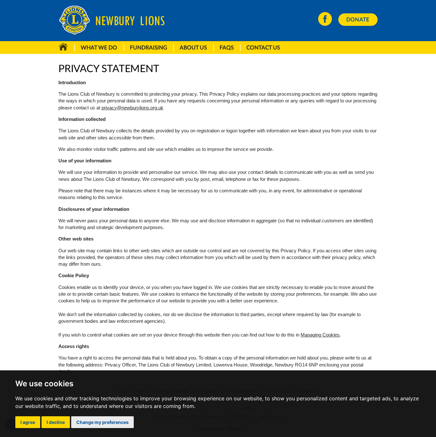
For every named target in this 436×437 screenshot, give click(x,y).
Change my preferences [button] (102, 422)
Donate (358, 19)
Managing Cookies (320, 334)
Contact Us (263, 47)
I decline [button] (56, 422)
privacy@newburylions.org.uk (132, 107)
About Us (193, 47)
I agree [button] (27, 422)
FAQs (227, 47)
